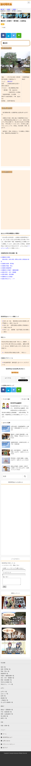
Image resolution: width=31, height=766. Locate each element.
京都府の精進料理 (6, 268)
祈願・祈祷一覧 (5, 725)
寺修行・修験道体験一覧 (7, 675)
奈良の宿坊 (11, 259)
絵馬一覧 (3, 696)
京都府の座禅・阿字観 (8, 263)
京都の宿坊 (5, 259)
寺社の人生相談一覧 (6, 682)
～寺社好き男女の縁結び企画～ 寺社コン (14, 352)
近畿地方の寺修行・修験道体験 (10, 270)
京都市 (14, 9)
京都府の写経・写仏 (7, 266)
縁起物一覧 (4, 698)
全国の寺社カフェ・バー (8, 278)
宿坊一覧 (3, 667)
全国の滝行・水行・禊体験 (9, 272)
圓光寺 (9, 81)
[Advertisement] (15, 151)
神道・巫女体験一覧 (6, 680)
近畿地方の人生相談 (7, 276)
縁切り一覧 (4, 718)
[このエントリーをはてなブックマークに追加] (8, 35)
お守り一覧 (4, 691)
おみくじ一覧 (4, 693)
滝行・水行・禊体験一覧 (7, 677)
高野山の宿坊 (18, 259)
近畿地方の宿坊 (6, 257)
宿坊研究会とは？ (7, 737)
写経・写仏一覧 (5, 671)
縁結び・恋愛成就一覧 (7, 709)
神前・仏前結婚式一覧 (7, 714)
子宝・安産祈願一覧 (6, 711)
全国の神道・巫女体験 (8, 274)
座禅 (4, 27)
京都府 (8, 9)
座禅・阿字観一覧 (5, 669)
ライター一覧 (25, 399)
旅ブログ (5, 747)
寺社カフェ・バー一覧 (7, 684)
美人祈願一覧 (4, 716)
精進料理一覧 (4, 673)
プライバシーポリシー (9, 744)
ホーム (4, 734)
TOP (3, 9)
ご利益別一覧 (4, 700)
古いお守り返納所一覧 (7, 702)
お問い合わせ (6, 740)
